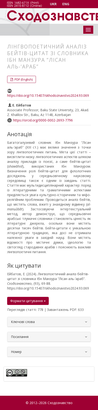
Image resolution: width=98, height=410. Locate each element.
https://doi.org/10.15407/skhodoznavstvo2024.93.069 (48, 95)
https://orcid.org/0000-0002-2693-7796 (43, 120)
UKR (53, 4)
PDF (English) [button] (23, 79)
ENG (65, 4)
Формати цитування (27, 301)
